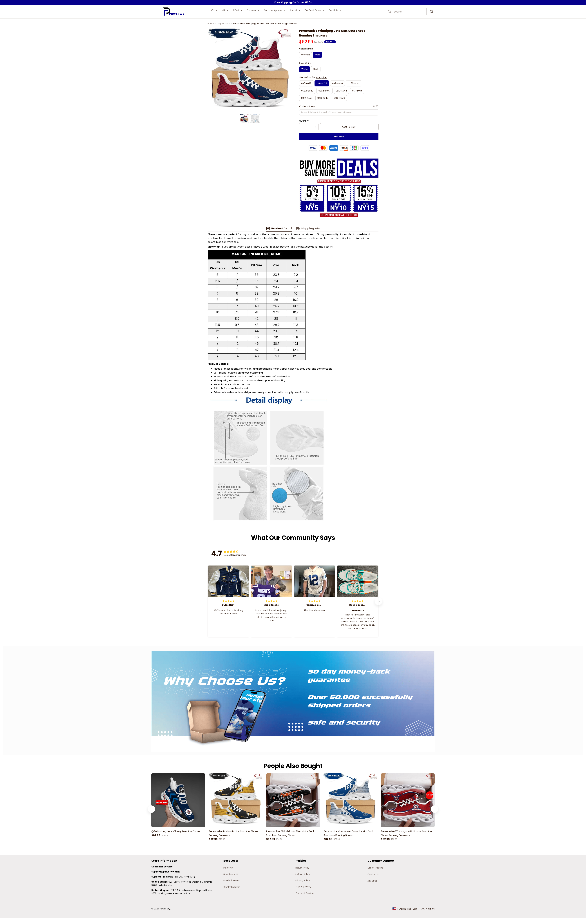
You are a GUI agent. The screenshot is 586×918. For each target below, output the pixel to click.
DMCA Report (428, 908)
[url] (165, 872)
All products (223, 23)
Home (211, 23)
